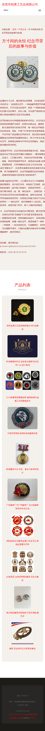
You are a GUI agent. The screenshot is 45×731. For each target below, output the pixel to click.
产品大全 (22, 29)
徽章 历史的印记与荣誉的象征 (22, 648)
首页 (14, 29)
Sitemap (33, 718)
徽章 (27, 714)
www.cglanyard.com (16, 714)
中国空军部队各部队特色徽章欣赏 (23, 433)
